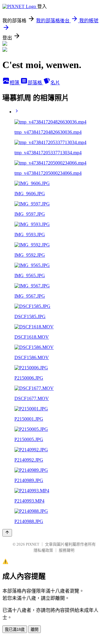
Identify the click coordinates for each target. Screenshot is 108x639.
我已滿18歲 (15, 629)
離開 (34, 629)
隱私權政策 (43, 550)
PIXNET (32, 544)
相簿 (15, 82)
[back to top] (7, 533)
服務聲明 (66, 550)
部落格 (35, 82)
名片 (55, 82)
